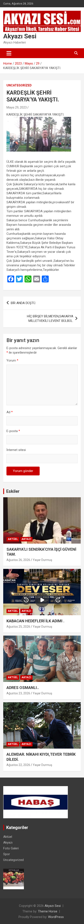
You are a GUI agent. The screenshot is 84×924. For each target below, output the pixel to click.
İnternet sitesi (16, 450)
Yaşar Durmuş (42, 560)
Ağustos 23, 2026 (18, 693)
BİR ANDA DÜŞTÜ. (23, 303)
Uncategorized (19, 85)
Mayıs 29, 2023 (16, 107)
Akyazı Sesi (19, 36)
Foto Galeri (11, 848)
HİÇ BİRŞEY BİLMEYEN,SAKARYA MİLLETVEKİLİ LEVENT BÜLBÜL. (50, 318)
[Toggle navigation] (9, 53)
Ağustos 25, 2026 (18, 626)
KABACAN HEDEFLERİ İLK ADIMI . (35, 621)
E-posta (13, 431)
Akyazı (26, 539)
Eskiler (13, 491)
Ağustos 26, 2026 (18, 560)
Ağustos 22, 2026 (18, 765)
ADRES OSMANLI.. (22, 687)
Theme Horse (47, 911)
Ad (9, 412)
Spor (6, 854)
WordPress (56, 917)
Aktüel (13, 539)
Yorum (12, 360)
